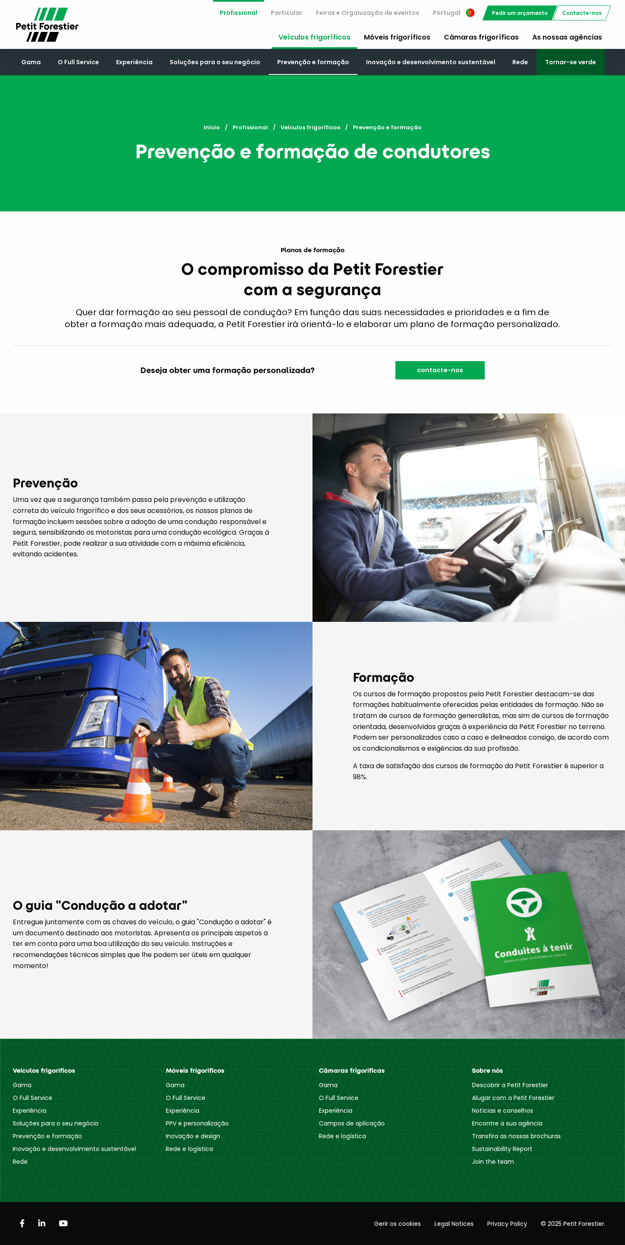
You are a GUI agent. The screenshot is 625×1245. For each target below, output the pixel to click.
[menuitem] (238, 13)
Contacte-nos (582, 13)
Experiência (134, 62)
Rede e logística (189, 1149)
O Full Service (78, 62)
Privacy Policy (507, 1223)
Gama (31, 62)
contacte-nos (440, 370)
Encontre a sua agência (507, 1123)
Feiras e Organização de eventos (367, 13)
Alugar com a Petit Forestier (513, 1098)
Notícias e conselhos (502, 1110)
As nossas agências (567, 37)
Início (212, 127)
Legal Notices (454, 1223)
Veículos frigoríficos (314, 37)
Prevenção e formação (313, 62)
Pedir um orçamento (520, 13)
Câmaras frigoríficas (481, 37)
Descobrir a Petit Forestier (510, 1085)
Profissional (238, 13)
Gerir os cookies (397, 1223)
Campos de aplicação (352, 1123)
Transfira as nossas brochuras (516, 1136)
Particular (286, 13)
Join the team (493, 1161)
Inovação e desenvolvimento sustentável (430, 62)
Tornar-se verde (570, 62)
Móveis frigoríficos (397, 37)
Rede (520, 62)
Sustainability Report (502, 1149)
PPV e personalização (197, 1123)
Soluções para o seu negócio (215, 62)
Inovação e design (193, 1136)
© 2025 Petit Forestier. (573, 1223)
